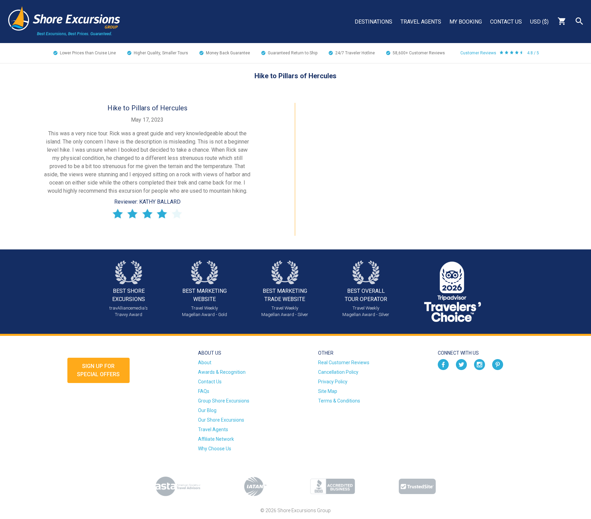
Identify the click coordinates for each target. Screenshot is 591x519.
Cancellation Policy (338, 372)
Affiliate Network (216, 439)
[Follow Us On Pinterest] (497, 364)
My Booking (465, 21)
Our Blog (207, 410)
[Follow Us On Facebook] (443, 364)
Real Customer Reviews (343, 362)
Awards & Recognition (222, 372)
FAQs (203, 391)
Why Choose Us (214, 448)
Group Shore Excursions (223, 401)
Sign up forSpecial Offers (98, 370)
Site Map (327, 391)
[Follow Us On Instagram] (479, 364)
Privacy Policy (332, 381)
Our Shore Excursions (221, 420)
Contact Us (506, 21)
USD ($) (539, 21)
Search (579, 21)
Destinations (373, 21)
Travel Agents (420, 21)
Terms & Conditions (339, 401)
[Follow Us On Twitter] (461, 364)
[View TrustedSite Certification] (417, 486)
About (204, 362)
